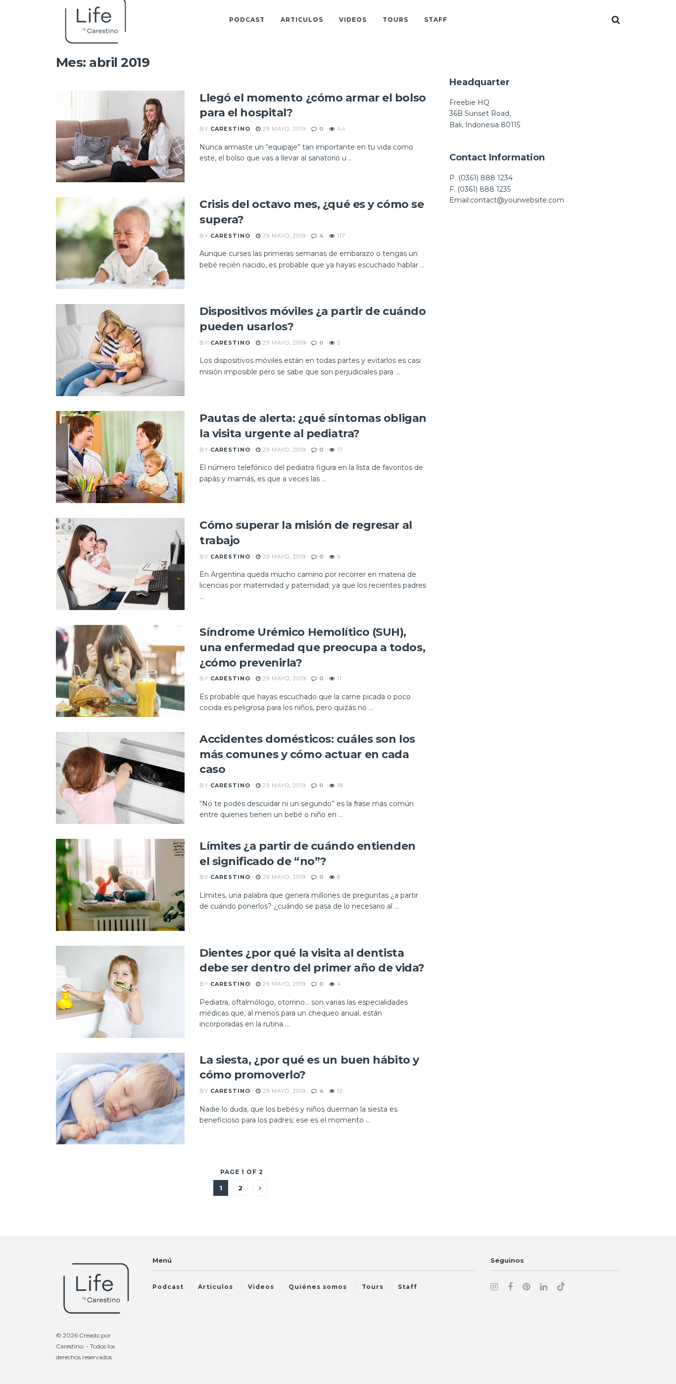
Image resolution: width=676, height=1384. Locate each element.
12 (339, 1090)
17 (339, 449)
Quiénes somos (318, 1286)
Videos (353, 19)
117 (340, 235)
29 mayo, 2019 (283, 128)
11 (338, 678)
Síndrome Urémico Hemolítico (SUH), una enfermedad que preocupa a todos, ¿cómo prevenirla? (312, 647)
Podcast (247, 19)
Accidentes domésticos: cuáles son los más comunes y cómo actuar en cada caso (307, 754)
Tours (395, 19)
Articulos (302, 19)
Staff (435, 19)
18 (339, 785)
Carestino (230, 128)
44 (340, 128)
